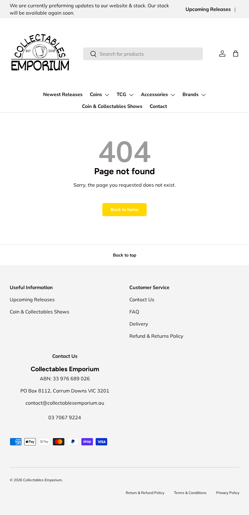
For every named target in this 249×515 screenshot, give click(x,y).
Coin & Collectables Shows (112, 106)
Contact (158, 106)
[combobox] (143, 53)
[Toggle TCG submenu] (131, 95)
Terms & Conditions (190, 492)
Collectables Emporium (42, 480)
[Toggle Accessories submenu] (172, 95)
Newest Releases (63, 94)
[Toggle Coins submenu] (107, 95)
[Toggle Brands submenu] (203, 95)
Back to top (124, 255)
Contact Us (141, 299)
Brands (190, 94)
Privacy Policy (227, 492)
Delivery (138, 324)
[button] (235, 53)
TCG (121, 94)
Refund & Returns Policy (156, 336)
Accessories (154, 94)
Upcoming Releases (208, 9)
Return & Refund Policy (145, 492)
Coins (96, 94)
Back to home (124, 209)
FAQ (134, 312)
